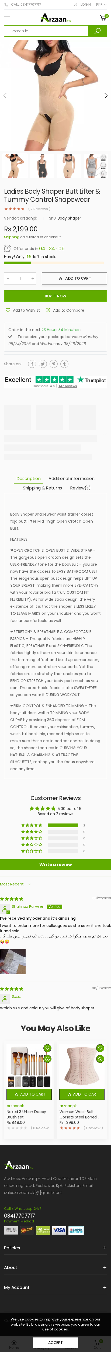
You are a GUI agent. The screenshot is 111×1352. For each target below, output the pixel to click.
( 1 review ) (93, 1128)
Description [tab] (28, 478)
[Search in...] (97, 31)
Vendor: (12, 218)
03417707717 (19, 1215)
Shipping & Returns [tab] (42, 488)
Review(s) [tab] (80, 488)
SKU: (53, 218)
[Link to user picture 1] (13, 962)
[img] (11, 899)
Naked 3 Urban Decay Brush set (26, 1114)
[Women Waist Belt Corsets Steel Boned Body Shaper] (82, 1066)
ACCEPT (55, 1342)
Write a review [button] (55, 864)
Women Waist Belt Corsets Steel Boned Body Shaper (78, 1117)
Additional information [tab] (71, 478)
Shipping (11, 237)
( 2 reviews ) (39, 209)
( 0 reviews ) (41, 1128)
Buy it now (56, 296)
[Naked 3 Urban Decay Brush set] (29, 1066)
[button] (105, 96)
